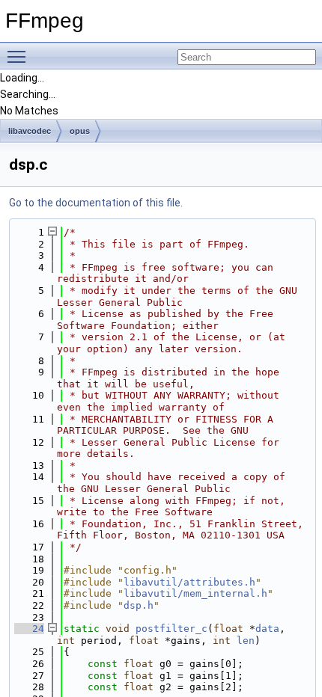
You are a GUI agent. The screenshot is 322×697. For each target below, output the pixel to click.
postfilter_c (171, 628)
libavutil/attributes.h (189, 582)
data (267, 628)
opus (80, 130)
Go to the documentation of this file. (96, 203)
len (246, 640)
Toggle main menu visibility (19, 56)
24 (29, 628)
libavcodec (29, 130)
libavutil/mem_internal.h (195, 593)
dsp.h (139, 605)
